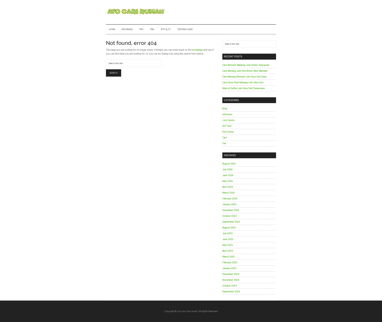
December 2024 (230, 274)
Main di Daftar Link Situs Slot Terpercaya (243, 88)
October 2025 (229, 216)
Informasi (227, 114)
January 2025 (229, 268)
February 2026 (229, 198)
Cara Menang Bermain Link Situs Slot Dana (244, 76)
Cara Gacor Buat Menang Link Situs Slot (242, 82)
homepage (197, 49)
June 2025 (227, 239)
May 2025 (227, 245)
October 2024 (229, 285)
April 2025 (227, 250)
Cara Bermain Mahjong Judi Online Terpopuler (245, 65)
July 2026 (227, 169)
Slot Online (228, 131)
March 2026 (228, 192)
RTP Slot (226, 126)
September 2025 (231, 221)
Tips (224, 137)
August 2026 (229, 163)
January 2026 (229, 204)
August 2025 (229, 227)
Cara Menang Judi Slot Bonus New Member (245, 70)
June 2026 (227, 175)
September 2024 (231, 291)
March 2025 (228, 256)
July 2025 (227, 233)
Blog (224, 108)
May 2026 (227, 181)
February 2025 (229, 262)
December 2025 (230, 210)
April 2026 (227, 187)
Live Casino (228, 120)
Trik (224, 143)
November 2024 (230, 279)
